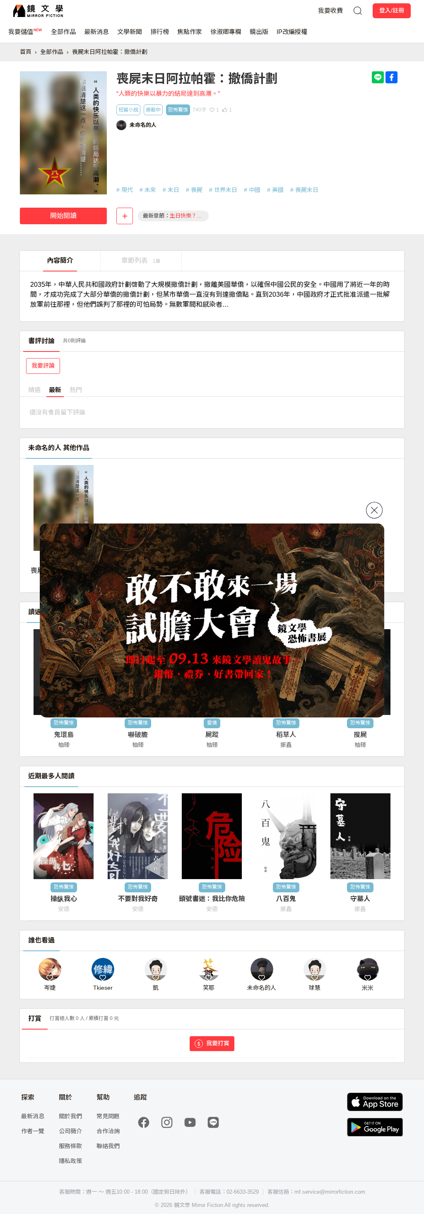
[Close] (374, 510)
